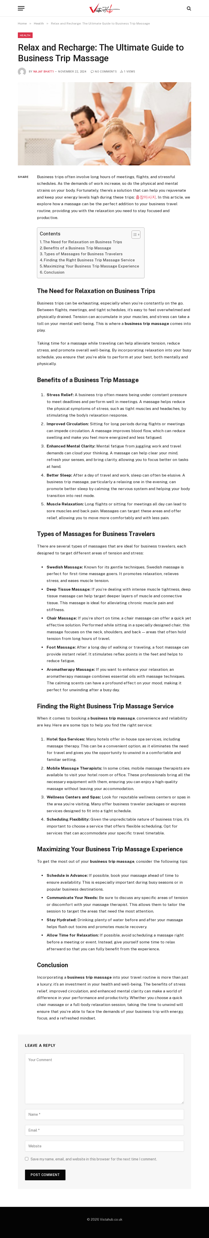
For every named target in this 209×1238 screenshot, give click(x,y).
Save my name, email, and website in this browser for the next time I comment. (94, 1159)
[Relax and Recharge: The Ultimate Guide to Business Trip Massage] (104, 123)
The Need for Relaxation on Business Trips (82, 242)
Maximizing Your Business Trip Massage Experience (91, 266)
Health (25, 35)
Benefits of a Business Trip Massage (77, 248)
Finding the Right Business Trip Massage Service (89, 260)
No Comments (106, 71)
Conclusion (54, 272)
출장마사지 (146, 197)
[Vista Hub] (105, 8)
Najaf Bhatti (43, 71)
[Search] (188, 8)
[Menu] (21, 8)
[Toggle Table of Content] (133, 234)
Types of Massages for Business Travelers (83, 254)
